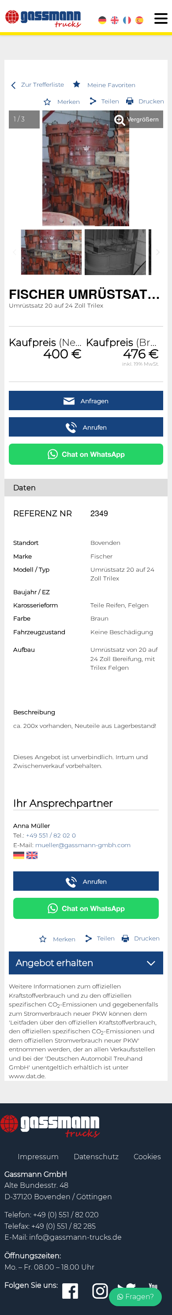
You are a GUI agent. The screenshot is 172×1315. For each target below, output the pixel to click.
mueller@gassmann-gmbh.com (83, 888)
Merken (68, 101)
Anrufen (94, 427)
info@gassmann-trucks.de (75, 1281)
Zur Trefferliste (42, 84)
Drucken (151, 101)
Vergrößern (142, 119)
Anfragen (93, 400)
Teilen (110, 101)
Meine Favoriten (111, 84)
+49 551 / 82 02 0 (51, 879)
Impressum (39, 1200)
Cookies (147, 1200)
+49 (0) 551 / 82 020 (66, 1259)
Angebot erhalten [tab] (54, 1007)
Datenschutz (97, 1200)
